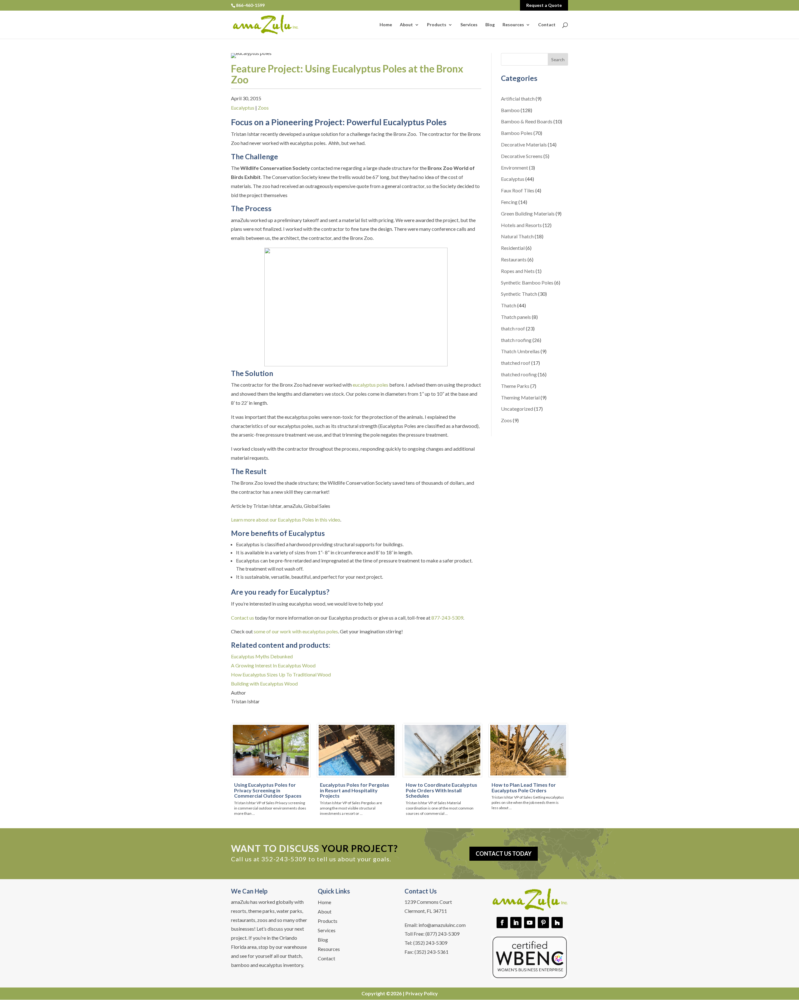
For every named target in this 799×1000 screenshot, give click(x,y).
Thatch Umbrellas (520, 351)
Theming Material (520, 397)
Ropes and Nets (518, 271)
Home (386, 24)
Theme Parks (515, 386)
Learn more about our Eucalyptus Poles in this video (285, 519)
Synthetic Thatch (519, 294)
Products (436, 24)
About (406, 24)
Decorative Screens (521, 156)
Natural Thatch (517, 236)
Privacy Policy (421, 993)
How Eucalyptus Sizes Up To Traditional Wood (281, 674)
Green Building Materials (528, 213)
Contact (547, 24)
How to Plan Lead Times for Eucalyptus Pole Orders (524, 787)
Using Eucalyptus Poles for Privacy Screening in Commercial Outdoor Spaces (267, 790)
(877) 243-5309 (442, 934)
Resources (513, 24)
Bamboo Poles (516, 133)
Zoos (263, 108)
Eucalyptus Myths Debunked (262, 656)
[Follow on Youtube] (529, 922)
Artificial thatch (518, 98)
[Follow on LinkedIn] (516, 922)
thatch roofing (516, 340)
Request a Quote (544, 5)
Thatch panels (516, 317)
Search (558, 59)
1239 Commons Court (428, 902)
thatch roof (513, 328)
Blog (490, 24)
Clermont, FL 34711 (425, 911)
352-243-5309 (284, 859)
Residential (513, 248)
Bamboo (510, 110)
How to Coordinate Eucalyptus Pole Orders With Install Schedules (441, 790)
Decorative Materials (524, 144)
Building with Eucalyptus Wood (264, 683)
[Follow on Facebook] (502, 922)
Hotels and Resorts (521, 225)
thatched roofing (519, 374)
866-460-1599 (250, 5)
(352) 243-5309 (430, 943)
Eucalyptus (242, 108)
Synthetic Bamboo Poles (527, 282)
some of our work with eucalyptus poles (296, 631)
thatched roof (515, 363)
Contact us (242, 618)
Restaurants (514, 259)
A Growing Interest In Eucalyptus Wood (273, 665)
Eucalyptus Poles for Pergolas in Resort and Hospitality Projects (354, 790)
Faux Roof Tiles (517, 190)
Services (469, 24)
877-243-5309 (447, 618)
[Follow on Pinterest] (543, 922)
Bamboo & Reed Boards (526, 121)
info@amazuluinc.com (442, 925)
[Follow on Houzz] (557, 922)
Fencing (509, 202)
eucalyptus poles (370, 385)
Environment (514, 168)
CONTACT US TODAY (504, 853)
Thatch (508, 305)
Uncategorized (517, 409)
